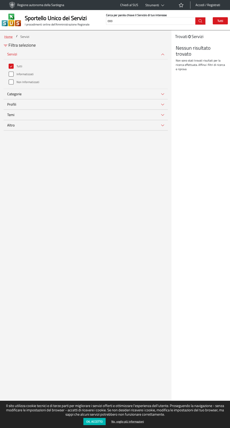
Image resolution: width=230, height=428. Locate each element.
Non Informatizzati (28, 82)
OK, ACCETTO (94, 421)
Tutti (19, 66)
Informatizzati (25, 74)
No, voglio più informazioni (127, 421)
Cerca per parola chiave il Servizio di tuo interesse (136, 15)
